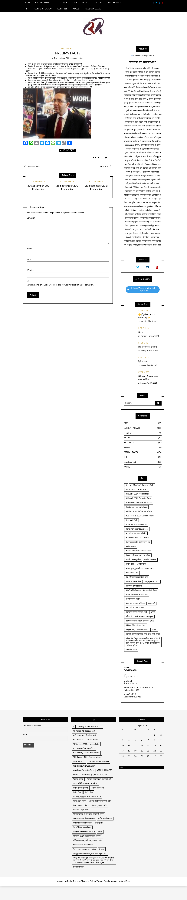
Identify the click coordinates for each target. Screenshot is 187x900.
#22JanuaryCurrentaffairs (136, 507)
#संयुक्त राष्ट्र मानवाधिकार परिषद (137, 630)
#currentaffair (131, 520)
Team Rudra (58, 58)
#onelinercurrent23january (137, 529)
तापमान (127, 667)
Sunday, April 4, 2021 (148, 383)
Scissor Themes (96, 881)
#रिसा (153, 612)
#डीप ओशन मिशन (132, 573)
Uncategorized (143, 462)
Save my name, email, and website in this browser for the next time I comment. (60, 285)
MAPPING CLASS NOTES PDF (138, 688)
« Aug (122, 767)
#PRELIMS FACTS (67, 150)
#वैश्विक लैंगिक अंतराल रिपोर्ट (136, 625)
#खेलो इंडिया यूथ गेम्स (133, 560)
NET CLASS (98, 3)
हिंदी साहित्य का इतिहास (147, 347)
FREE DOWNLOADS (92, 9)
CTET (75, 3)
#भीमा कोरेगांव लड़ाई (133, 599)
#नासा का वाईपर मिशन (133, 582)
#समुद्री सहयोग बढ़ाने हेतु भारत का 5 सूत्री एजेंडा (143, 634)
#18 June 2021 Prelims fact (137, 494)
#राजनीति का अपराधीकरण (135, 608)
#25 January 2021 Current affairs (140, 516)
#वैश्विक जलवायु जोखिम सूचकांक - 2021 (140, 621)
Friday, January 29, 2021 (75, 58)
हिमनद (140, 332)
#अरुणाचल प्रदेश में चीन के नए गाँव (138, 542)
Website (30, 270)
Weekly (143, 467)
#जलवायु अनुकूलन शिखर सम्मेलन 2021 (140, 568)
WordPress (125, 881)
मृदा (125, 674)
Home (27, 3)
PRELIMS (63, 3)
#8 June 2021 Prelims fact (137, 490)
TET (26, 9)
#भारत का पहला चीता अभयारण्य (137, 595)
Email (30, 260)
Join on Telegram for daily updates (144, 289)
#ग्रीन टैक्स (130, 564)
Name (30, 249)
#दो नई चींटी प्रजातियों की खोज (137, 577)
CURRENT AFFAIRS (43, 3)
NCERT (85, 3)
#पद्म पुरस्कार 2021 (152, 582)
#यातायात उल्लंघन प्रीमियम (135, 603)
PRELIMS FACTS (114, 3)
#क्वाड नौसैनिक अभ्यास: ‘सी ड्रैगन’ (138, 555)
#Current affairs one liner (136, 525)
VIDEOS (76, 9)
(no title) (128, 681)
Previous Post (33, 167)
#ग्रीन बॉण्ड (141, 564)
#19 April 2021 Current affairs (138, 498)
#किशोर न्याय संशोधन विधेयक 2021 (138, 551)
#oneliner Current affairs (136, 533)
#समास (154, 630)
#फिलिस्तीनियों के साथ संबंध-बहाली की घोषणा (141, 590)
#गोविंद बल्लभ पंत (150, 560)
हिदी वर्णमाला (143, 362)
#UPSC (147, 538)
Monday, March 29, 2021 (149, 336)
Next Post (104, 167)
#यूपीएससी (151, 603)
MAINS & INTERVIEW (42, 9)
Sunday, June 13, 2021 (148, 365)
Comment (31, 218)
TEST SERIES (62, 9)
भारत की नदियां (130, 694)
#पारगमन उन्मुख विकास (134, 586)
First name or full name (32, 726)
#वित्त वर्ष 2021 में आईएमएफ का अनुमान (139, 617)
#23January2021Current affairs (139, 511)
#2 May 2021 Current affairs (142, 485)
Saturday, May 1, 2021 (148, 321)
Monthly (143, 433)
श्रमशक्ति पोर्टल (131, 650)
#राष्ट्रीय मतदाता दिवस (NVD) (136, 612)
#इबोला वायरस (131, 546)
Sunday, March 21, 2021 (149, 351)
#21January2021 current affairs (139, 503)
